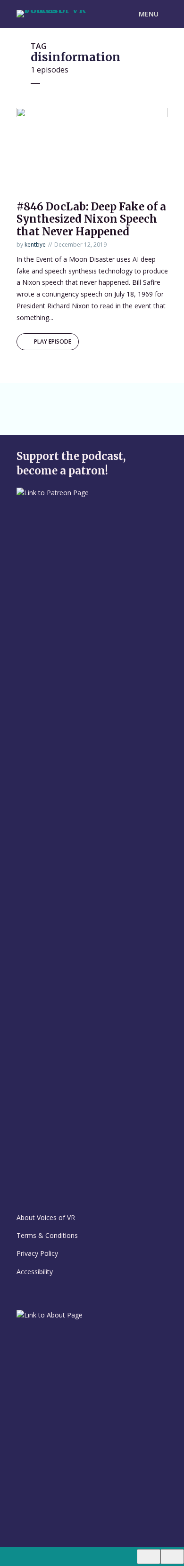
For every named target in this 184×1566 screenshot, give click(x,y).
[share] (172, 1556)
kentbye (35, 245)
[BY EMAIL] (27, 417)
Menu (149, 13)
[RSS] (49, 417)
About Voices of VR (46, 1217)
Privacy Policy (37, 1253)
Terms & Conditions (47, 1235)
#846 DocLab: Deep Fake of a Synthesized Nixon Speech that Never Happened (91, 219)
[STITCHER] (135, 400)
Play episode (52, 341)
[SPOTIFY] (49, 400)
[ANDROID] (70, 400)
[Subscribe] (148, 1556)
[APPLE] (27, 400)
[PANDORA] (92, 400)
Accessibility (35, 1271)
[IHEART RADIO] (114, 400)
